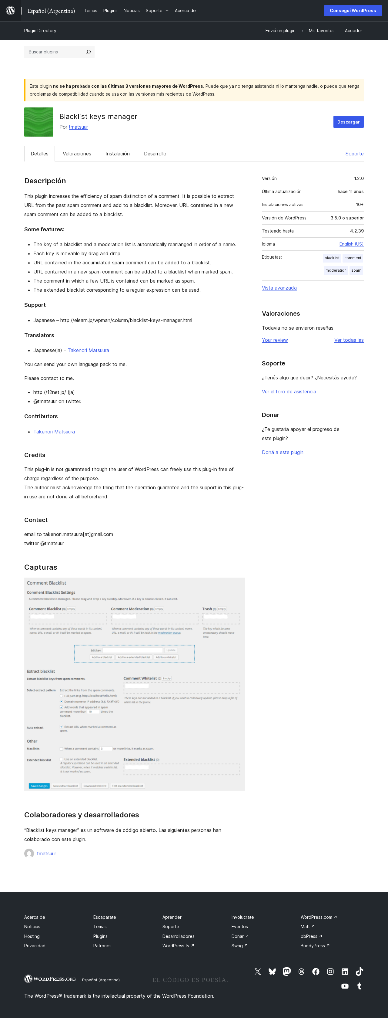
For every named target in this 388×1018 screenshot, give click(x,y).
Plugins (100, 936)
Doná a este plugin (282, 452)
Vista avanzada (279, 288)
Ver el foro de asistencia (289, 392)
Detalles (39, 154)
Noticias (32, 926)
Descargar (348, 121)
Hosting (32, 936)
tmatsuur (78, 127)
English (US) (352, 243)
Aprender (172, 917)
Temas (100, 926)
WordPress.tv (178, 945)
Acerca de (34, 917)
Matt (308, 926)
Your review (275, 340)
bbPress (312, 936)
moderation (336, 270)
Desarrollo (155, 154)
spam (356, 270)
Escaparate (104, 917)
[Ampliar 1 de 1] (237, 586)
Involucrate (243, 917)
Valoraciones (77, 154)
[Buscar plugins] (88, 52)
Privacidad (34, 945)
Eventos (240, 926)
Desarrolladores (178, 936)
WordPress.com (319, 917)
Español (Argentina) (101, 979)
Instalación (117, 154)
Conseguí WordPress (353, 10)
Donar (240, 936)
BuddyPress (315, 945)
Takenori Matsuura (88, 350)
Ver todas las (349, 340)
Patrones (102, 945)
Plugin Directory (40, 30)
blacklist (332, 258)
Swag (240, 945)
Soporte (355, 154)
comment (352, 258)
